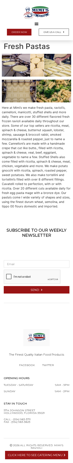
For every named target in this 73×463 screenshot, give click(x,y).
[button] (37, 24)
